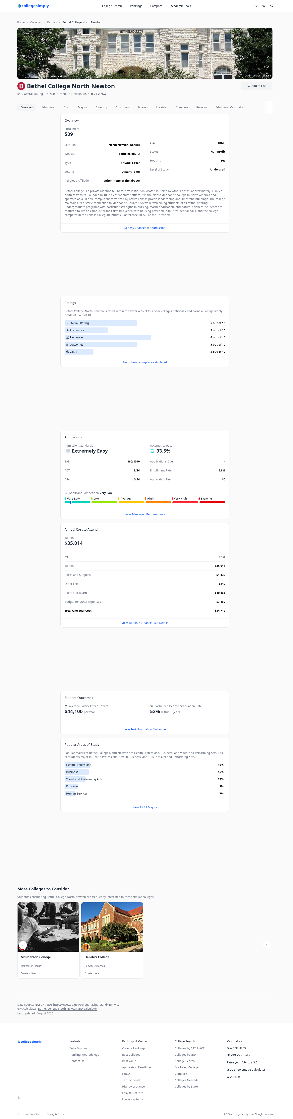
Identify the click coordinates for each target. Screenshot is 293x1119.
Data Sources (78, 1048)
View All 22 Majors (145, 807)
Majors (82, 107)
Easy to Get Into (132, 1093)
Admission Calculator (229, 107)
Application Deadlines (136, 1067)
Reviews (201, 107)
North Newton (119, 145)
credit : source (253, 75)
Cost (67, 107)
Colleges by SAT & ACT (190, 1048)
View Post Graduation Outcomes (145, 729)
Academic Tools (180, 6)
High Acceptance (133, 1086)
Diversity (101, 107)
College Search (185, 1061)
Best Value (129, 1061)
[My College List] (272, 6)
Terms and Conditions (29, 1114)
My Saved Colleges (187, 1067)
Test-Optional (131, 1080)
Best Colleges (131, 1054)
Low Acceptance (133, 1099)
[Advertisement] (37, 173)
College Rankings (133, 1048)
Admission (48, 107)
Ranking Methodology (84, 1054)
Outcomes (122, 107)
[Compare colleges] (264, 6)
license (267, 75)
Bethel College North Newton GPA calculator (67, 1008)
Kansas (135, 145)
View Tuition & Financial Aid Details (145, 623)
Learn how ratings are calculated (145, 362)
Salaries (142, 107)
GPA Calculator (236, 1048)
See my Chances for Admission (144, 228)
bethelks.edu (128, 154)
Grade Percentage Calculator (246, 1069)
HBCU (126, 1074)
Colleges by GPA (185, 1054)
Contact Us (77, 1061)
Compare (156, 6)
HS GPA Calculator (239, 1055)
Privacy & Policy (55, 1114)
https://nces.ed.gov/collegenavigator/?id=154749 (85, 1004)
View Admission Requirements (145, 514)
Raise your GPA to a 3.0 (242, 1062)
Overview (27, 107)
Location (161, 107)
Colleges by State (186, 1086)
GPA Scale (233, 1077)
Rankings (136, 6)
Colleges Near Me (187, 1080)
